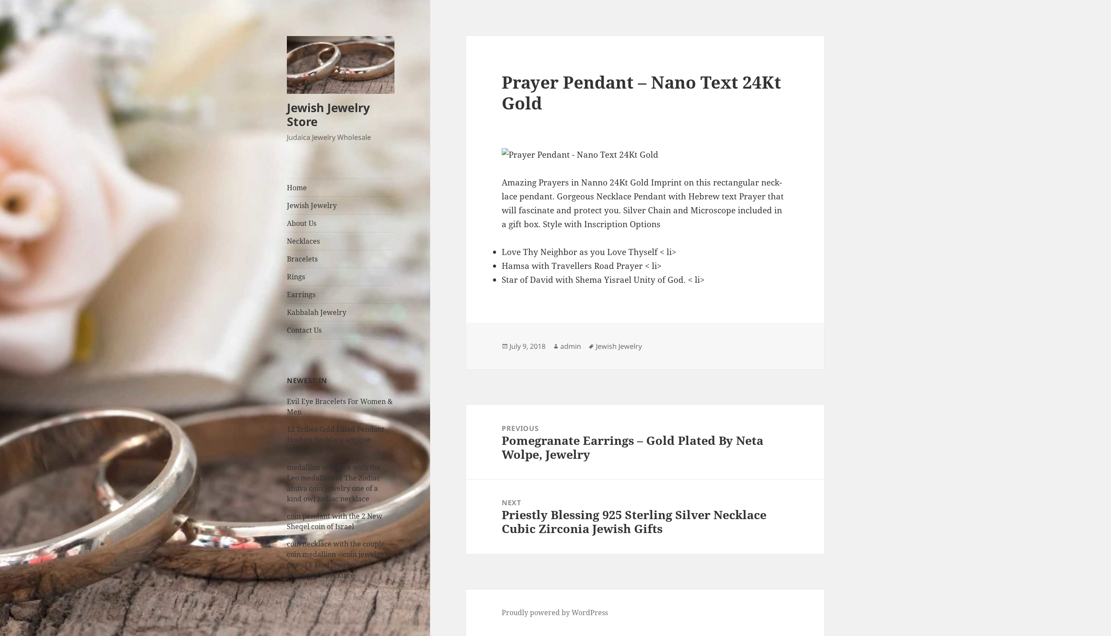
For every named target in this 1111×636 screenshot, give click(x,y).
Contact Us (304, 330)
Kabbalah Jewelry (316, 312)
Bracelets (302, 259)
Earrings (301, 294)
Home (297, 187)
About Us (301, 223)
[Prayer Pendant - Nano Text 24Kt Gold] (645, 155)
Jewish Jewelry (312, 205)
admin (570, 346)
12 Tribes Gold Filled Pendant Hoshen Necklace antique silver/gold (336, 439)
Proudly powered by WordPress (555, 612)
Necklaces (303, 241)
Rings (296, 277)
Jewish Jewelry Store (328, 114)
